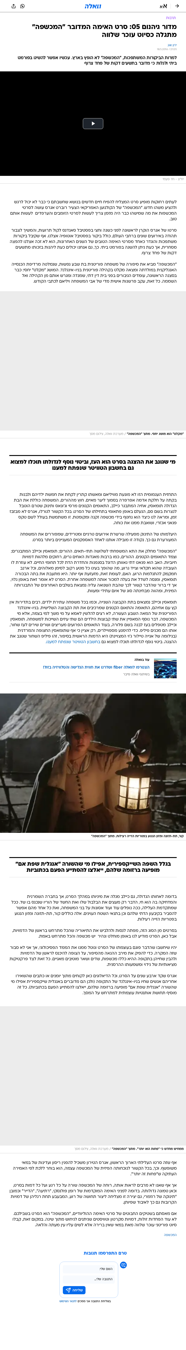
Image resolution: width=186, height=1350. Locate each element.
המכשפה (170, 1235)
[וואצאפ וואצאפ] (22, 6)
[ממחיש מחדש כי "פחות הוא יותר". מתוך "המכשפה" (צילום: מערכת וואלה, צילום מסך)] (93, 1079)
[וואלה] (93, 6)
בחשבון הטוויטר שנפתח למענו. (73, 642)
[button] (163, 6)
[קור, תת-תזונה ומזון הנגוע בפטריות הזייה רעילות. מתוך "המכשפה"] (93, 767)
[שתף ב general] (13, 6)
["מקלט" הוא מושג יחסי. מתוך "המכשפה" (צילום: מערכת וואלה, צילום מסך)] (93, 364)
